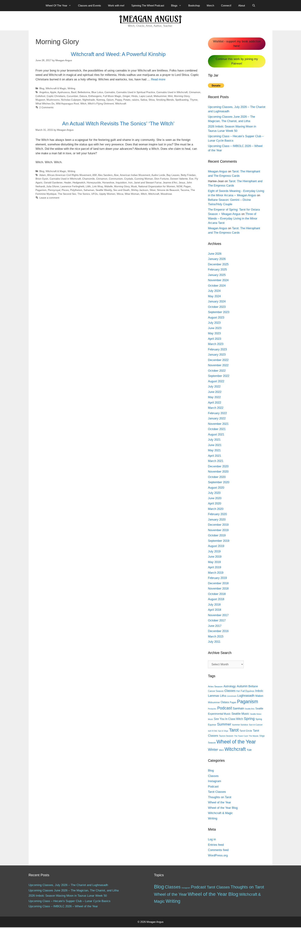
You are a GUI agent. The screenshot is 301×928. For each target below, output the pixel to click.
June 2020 (214, 498)
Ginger (126, 96)
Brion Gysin (42, 178)
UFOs (94, 193)
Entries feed (216, 844)
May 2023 (214, 333)
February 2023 (217, 349)
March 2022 (215, 407)
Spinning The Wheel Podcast (147, 5)
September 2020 (218, 482)
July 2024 (214, 290)
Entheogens (95, 96)
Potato (126, 99)
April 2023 (214, 338)
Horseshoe (108, 182)
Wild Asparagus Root (67, 103)
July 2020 (214, 493)
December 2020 (218, 466)
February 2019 (217, 578)
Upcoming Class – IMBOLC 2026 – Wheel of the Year (63, 906)
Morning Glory (182, 96)
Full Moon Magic (112, 96)
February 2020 (217, 514)
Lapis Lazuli (145, 96)
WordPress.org (218, 855)
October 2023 (217, 307)
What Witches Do (45, 103)
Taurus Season (226, 736)
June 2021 (214, 445)
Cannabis (110, 92)
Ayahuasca (63, 92)
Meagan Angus (217, 171)
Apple (53, 92)
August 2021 (216, 434)
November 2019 (218, 530)
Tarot (234, 730)
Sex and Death (121, 190)
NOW (179, 186)
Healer (67, 182)
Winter (213, 749)
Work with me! (116, 5)
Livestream (231, 696)
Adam (42, 175)
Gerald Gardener (53, 182)
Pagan (187, 186)
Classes (230, 691)
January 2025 (217, 275)
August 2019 (216, 546)
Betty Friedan (188, 175)
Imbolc (259, 690)
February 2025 (217, 269)
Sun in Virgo (223, 731)
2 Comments (46, 107)
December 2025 (218, 264)
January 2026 (217, 259)
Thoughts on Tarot (219, 797)
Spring (249, 719)
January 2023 (217, 354)
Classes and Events (89, 5)
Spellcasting (181, 99)
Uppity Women (107, 193)
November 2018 (218, 588)
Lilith (88, 186)
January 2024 (217, 301)
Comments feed (218, 850)
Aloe (116, 175)
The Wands (253, 736)
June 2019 (214, 556)
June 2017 (214, 625)
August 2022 (216, 381)
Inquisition (121, 182)
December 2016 (218, 631)
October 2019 (217, 535)
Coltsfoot (40, 96)
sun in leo (212, 731)
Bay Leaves (173, 175)
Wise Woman (132, 193)
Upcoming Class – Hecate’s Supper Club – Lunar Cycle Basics (69, 901)
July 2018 (214, 604)
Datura (83, 96)
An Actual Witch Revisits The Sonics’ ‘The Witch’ (118, 123)
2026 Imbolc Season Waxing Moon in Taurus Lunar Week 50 (68, 895)
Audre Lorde (158, 175)
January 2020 (217, 519)
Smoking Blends (165, 99)
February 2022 (217, 413)
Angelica (44, 92)
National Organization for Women (156, 186)
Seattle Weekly (104, 190)
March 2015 (215, 636)
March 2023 (215, 344)
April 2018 (214, 609)
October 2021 (217, 429)
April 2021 (214, 455)
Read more (158, 79)
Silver (153, 190)
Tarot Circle (246, 730)
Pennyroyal (54, 190)
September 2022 (218, 376)
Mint (170, 96)
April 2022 (214, 402)
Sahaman (89, 190)
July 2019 (214, 551)
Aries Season (215, 686)
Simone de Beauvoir (168, 190)
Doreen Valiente (179, 178)
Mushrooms (53, 99)
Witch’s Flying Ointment (101, 103)
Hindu (134, 96)
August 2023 (216, 317)
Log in (212, 839)
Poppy (118, 99)
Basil (73, 92)
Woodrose (166, 193)
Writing (71, 88)
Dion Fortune (161, 178)
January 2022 (217, 418)
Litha (223, 695)
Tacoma (184, 190)
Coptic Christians (56, 96)
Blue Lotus (97, 92)
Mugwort (40, 99)
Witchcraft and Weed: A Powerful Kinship (118, 54)
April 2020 (214, 503)
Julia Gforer (52, 186)
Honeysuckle (94, 182)
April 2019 (214, 567)
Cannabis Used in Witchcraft (172, 92)
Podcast (224, 708)
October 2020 (217, 477)
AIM (94, 175)
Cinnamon (194, 92)
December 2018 (218, 583)
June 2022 (214, 392)
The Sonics (84, 193)
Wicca (120, 193)
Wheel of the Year (236, 741)
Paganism (41, 190)
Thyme (194, 99)
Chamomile (88, 178)
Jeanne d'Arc (170, 182)
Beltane (253, 686)
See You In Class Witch (228, 718)
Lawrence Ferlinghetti (72, 186)
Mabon (259, 695)
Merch (210, 5)
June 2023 (214, 328)
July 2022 (214, 386)
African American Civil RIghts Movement (69, 175)
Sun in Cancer (256, 725)
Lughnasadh (245, 695)
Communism (116, 178)
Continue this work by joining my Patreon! (237, 61)
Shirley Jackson (139, 190)
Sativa (143, 99)
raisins (135, 99)
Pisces (65, 190)
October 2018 (217, 594)
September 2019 (218, 540)
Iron (130, 182)
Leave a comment (49, 197)
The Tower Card (241, 736)
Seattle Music (240, 713)
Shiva (152, 99)
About (241, 5)
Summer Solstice (240, 725)
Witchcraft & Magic (56, 88)
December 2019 (218, 524)
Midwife (108, 186)
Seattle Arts (249, 709)
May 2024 (214, 296)
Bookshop (194, 5)
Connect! (226, 5)
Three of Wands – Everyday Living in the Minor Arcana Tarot (232, 218)
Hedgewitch (78, 182)
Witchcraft (120, 103)
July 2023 (214, 322)
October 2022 (217, 370)
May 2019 (214, 562)
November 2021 (218, 423)
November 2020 (218, 471)
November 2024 (218, 280)
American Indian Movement (135, 175)
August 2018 (216, 599)
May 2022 (214, 397)
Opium (110, 99)
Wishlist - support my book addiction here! (237, 44)
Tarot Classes (217, 791)
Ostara (225, 702)
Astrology (229, 686)
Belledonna (84, 92)
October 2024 (217, 285)
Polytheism (76, 190)
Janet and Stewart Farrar (147, 182)
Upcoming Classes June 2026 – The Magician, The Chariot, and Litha (74, 890)
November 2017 (218, 615)
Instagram (214, 781)
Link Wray (97, 186)
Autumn (242, 686)
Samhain (238, 708)
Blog (41, 88)
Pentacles (212, 709)
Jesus (182, 182)
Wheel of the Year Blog (223, 807)
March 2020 (215, 509)
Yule (249, 749)
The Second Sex (67, 193)
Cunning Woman (143, 178)
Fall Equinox (247, 691)
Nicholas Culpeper (71, 99)
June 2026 (214, 253)
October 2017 (217, 620)
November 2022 (218, 365)
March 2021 (215, 461)
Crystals (128, 178)
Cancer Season (215, 691)
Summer (224, 724)
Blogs (174, 5)
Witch (83, 103)
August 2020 (216, 487)
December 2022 (218, 360)
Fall (238, 691)
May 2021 (214, 450)
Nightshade (88, 99)
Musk (134, 186)
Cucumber (72, 96)
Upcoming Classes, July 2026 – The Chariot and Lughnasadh (68, 885)
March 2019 (215, 572)
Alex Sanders (105, 175)
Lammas (213, 695)
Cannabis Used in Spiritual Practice (135, 92)
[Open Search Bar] (253, 5)
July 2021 (214, 439)
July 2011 (214, 641)
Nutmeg (100, 99)
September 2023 (218, 312)
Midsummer (160, 96)
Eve (191, 178)
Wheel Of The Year (56, 5)
